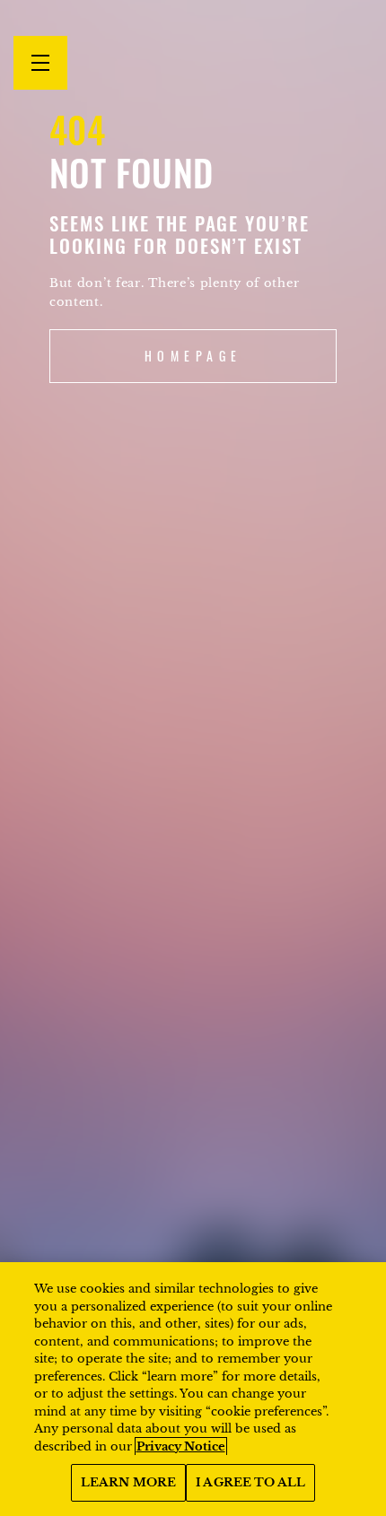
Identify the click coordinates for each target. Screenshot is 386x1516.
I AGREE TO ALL (250, 1482)
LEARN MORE (128, 1482)
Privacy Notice (180, 1446)
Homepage (193, 355)
